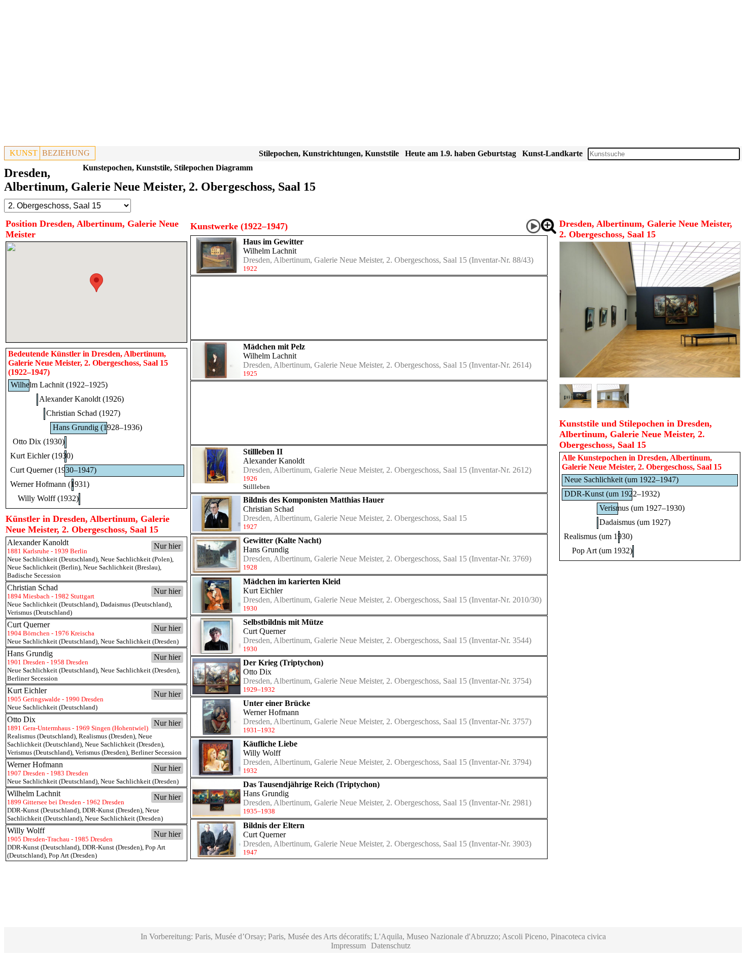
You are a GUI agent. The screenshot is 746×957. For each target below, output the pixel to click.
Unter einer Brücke (276, 703)
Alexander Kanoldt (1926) (81, 399)
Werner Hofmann (271, 712)
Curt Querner (264, 631)
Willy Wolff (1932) (48, 498)
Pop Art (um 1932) (602, 550)
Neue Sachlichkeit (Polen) (136, 559)
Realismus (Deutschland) (41, 736)
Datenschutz (391, 945)
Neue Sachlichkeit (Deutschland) (52, 559)
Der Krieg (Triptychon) (283, 662)
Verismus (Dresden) (101, 752)
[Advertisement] (308, 75)
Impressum (348, 945)
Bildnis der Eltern (273, 825)
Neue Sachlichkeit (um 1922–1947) (621, 479)
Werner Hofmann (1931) (49, 484)
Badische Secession (34, 575)
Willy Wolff (262, 753)
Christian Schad (268, 509)
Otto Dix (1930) (38, 441)
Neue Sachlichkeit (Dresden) (139, 641)
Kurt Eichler (263, 590)
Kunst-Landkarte (552, 153)
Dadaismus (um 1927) (634, 522)
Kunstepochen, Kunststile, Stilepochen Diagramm (168, 167)
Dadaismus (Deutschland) (135, 604)
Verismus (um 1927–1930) (642, 508)
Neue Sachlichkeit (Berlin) (43, 567)
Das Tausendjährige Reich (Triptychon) (311, 784)
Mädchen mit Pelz (274, 346)
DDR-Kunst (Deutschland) (43, 810)
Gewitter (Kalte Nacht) (282, 540)
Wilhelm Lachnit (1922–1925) (59, 384)
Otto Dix (257, 671)
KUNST (24, 153)
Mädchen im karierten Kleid (292, 581)
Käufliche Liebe (270, 743)
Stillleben (256, 486)
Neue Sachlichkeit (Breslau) (121, 567)
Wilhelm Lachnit (269, 250)
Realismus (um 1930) (598, 536)
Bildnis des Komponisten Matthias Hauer (313, 499)
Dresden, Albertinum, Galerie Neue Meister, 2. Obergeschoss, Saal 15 (355, 260)
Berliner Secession (32, 678)
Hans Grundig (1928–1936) (97, 427)
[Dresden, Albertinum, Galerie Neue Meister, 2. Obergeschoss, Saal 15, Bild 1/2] (650, 375)
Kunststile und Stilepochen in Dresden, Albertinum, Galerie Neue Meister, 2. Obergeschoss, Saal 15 (635, 434)
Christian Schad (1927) (83, 413)
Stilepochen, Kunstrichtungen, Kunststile (329, 153)
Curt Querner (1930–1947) (53, 470)
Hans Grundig (266, 549)
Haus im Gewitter (273, 241)
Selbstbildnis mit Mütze (283, 622)
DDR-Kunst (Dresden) (112, 810)
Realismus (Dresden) (107, 736)
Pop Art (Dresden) (73, 855)
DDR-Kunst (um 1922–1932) (612, 493)
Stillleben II (263, 451)
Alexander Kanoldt (273, 460)
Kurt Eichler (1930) (41, 455)
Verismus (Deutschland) (39, 612)
